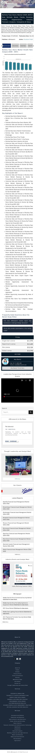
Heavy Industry (18, 723)
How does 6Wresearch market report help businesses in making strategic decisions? (18, 322)
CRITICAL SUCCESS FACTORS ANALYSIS (17, 707)
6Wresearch (13, 752)
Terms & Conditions (17, 675)
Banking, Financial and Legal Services (17, 732)
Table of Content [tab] (15, 45)
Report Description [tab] (6, 45)
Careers (17, 671)
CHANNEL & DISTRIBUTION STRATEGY (17, 699)
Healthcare (17, 727)
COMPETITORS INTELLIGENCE (17, 697)
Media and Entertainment (17, 736)
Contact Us (17, 683)
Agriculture (17, 740)
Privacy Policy (17, 673)
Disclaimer (17, 681)
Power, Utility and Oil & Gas (17, 721)
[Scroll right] (33, 46)
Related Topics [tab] (23, 45)
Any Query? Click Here (17, 368)
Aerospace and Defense (17, 715)
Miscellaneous (17, 738)
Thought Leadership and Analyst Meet (17, 685)
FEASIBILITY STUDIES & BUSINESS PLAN (18, 695)
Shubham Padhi (28, 39)
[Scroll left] (2, 46)
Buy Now (17, 354)
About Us (17, 667)
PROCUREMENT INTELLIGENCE (17, 701)
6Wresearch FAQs (17, 679)
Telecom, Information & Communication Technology (17, 725)
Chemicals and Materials (17, 717)
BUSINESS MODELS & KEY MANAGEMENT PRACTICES (17, 705)
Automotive (17, 729)
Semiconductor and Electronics (17, 719)
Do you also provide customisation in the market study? (18, 329)
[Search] (29, 2)
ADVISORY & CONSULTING (17, 693)
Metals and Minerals (17, 734)
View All (17, 478)
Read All (5, 622)
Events (17, 669)
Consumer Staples (17, 730)
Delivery (17, 677)
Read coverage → (11, 441)
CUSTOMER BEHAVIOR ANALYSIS (17, 703)
